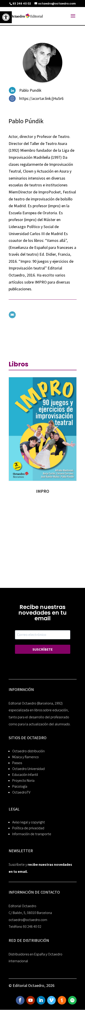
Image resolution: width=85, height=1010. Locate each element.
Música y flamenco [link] (25, 757)
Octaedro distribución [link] (28, 751)
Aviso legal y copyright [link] (28, 822)
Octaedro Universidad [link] (28, 768)
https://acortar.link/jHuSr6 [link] (41, 98)
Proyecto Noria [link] (23, 780)
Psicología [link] (19, 786)
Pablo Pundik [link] (30, 90)
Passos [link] (17, 762)
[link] (6, 17)
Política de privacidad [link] (28, 828)
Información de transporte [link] (31, 834)
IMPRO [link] (42, 491)
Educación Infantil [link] (25, 774)
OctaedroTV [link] (21, 792)
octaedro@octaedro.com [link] (28, 919)
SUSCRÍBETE (42, 649)
